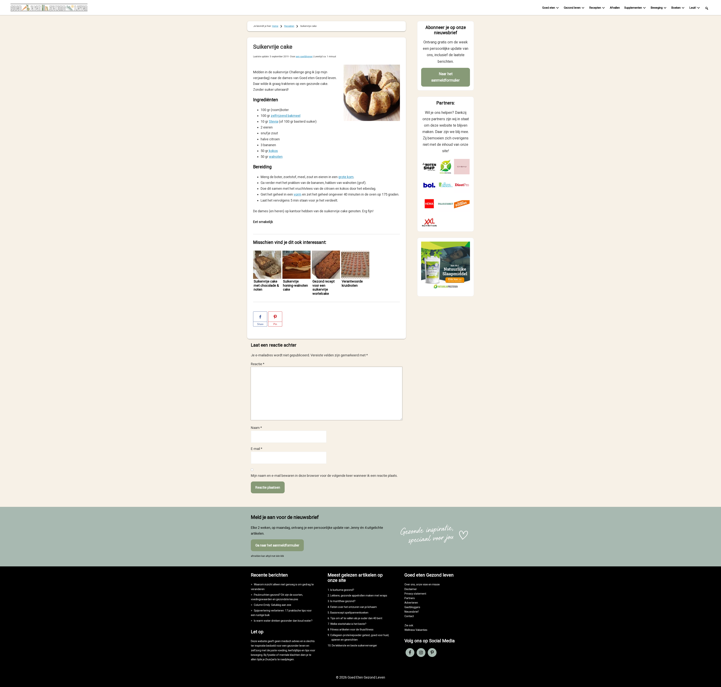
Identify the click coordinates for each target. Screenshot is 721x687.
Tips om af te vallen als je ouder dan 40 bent (356, 618)
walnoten (276, 157)
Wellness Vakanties (415, 629)
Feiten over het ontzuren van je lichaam (353, 606)
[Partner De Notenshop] (429, 166)
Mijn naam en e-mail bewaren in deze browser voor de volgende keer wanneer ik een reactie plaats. (324, 476)
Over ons (409, 584)
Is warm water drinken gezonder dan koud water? (283, 620)
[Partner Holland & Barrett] (445, 203)
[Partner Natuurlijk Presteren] (445, 166)
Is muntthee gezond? (342, 601)
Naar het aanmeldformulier (445, 77)
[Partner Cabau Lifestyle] (462, 166)
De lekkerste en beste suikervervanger (354, 645)
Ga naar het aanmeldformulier (277, 545)
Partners (409, 598)
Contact (409, 616)
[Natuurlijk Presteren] (445, 289)
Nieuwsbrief (411, 611)
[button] (706, 8)
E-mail (256, 449)
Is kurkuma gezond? (342, 589)
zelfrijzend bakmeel (285, 116)
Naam (256, 428)
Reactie (257, 364)
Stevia (273, 121)
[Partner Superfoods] (462, 203)
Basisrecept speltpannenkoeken (349, 612)
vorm (297, 194)
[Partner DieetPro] (462, 185)
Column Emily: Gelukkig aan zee (272, 604)
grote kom (346, 177)
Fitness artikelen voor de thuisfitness (351, 629)
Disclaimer (410, 589)
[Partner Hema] (429, 203)
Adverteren (411, 602)
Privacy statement (415, 593)
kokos (273, 151)
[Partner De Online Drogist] (445, 185)
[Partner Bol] (429, 185)
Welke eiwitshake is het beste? (348, 623)
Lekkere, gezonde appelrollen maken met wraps (358, 595)
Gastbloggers (412, 607)
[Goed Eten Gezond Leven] (49, 8)
